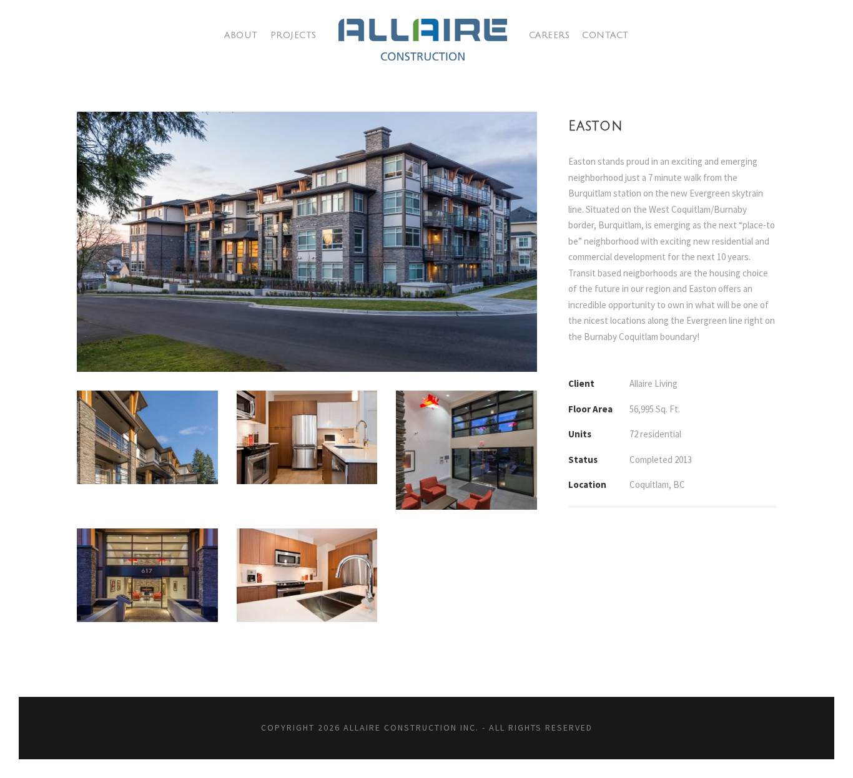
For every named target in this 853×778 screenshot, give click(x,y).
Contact (605, 35)
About (241, 35)
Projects (293, 35)
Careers (549, 35)
